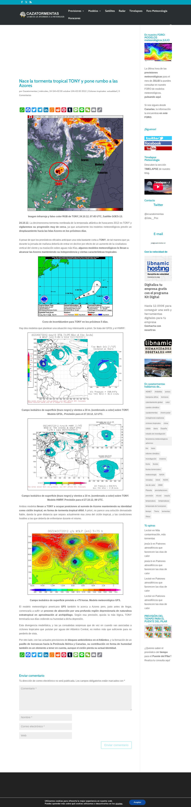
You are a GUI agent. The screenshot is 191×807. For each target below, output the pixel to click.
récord (158, 496)
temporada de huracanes (156, 506)
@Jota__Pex (151, 218)
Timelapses (136, 11)
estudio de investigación (155, 434)
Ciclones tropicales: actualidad (102, 91)
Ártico (148, 517)
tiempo (148, 511)
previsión (149, 496)
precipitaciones (161, 490)
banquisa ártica (152, 397)
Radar (122, 11)
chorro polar (165, 413)
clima (166, 423)
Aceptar (137, 802)
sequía (167, 496)
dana (156, 429)
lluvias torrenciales (153, 469)
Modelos (93, 11)
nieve (158, 480)
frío (147, 448)
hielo (153, 448)
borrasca (164, 397)
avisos (167, 392)
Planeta (149, 490)
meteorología (151, 475)
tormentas (166, 511)
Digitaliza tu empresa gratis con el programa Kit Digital (156, 291)
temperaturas (163, 501)
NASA (161, 475)
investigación (151, 459)
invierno (162, 459)
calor (168, 402)
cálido (148, 429)
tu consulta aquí (161, 660)
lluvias (155, 464)
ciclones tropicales (153, 423)
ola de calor (150, 485)
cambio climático (152, 407)
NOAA (165, 480)
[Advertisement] (75, 55)
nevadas (149, 480)
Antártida (158, 392)
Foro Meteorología (156, 11)
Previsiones (74, 11)
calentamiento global (154, 402)
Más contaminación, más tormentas (155, 534)
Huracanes (74, 18)
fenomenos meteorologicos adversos (157, 441)
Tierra (156, 511)
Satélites (110, 11)
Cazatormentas (30, 91)
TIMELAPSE (151, 169)
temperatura (150, 501)
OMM (160, 485)
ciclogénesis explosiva (155, 418)
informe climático (152, 454)
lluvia (148, 464)
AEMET (149, 392)
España (164, 429)
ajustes (118, 803)
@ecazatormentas (154, 214)
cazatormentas (152, 413)
